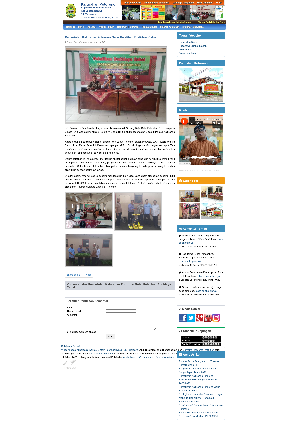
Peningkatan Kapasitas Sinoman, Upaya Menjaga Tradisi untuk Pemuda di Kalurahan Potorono (200, 397)
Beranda (70, 26)
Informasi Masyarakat (193, 26)
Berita (81, 26)
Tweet (87, 274)
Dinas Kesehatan (188, 53)
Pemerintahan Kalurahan (156, 2)
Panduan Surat (149, 26)
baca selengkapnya (191, 261)
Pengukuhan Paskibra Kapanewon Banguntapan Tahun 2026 (197, 370)
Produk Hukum (106, 26)
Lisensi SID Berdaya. (102, 353)
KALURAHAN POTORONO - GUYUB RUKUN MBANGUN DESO (203, 170)
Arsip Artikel (191, 354)
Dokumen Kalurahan (128, 26)
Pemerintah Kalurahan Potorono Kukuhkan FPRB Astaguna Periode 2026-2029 (198, 379)
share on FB (73, 274)
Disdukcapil (185, 49)
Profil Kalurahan (132, 2)
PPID (219, 2)
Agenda (91, 26)
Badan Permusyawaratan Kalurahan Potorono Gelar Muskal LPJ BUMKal (198, 414)
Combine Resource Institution (198, 349)
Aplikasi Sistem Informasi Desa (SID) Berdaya (113, 349)
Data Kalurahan (205, 2)
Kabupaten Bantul (188, 42)
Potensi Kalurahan (169, 26)
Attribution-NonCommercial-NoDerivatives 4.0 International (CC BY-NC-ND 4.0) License (170, 357)
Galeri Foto (190, 181)
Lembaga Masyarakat (183, 2)
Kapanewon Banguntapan (193, 45)
